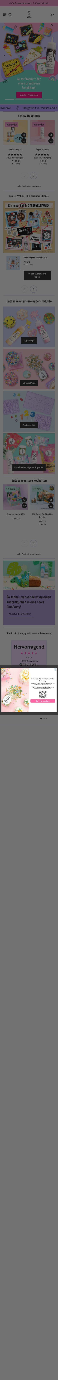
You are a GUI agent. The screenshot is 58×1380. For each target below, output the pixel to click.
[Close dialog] (55, 669)
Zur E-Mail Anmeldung (42, 701)
